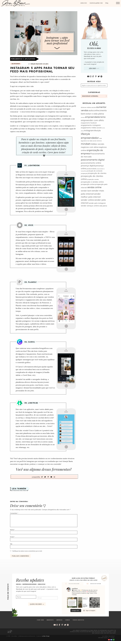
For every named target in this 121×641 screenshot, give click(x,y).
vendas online (94, 187)
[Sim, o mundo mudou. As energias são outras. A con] (94, 602)
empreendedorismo (95, 116)
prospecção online (88, 184)
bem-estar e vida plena (92, 113)
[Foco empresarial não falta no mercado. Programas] (83, 602)
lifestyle (97, 130)
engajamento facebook (89, 123)
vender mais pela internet (92, 192)
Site (11, 544)
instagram (89, 130)
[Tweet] (45, 476)
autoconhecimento (98, 110)
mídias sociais (97, 143)
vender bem (86, 190)
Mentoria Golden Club (96, 3)
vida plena (103, 206)
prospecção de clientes (97, 173)
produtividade (91, 169)
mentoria (99, 141)
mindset (85, 143)
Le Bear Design (45, 636)
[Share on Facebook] (42, 476)
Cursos (67, 620)
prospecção (84, 173)
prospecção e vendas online (92, 182)
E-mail (12, 537)
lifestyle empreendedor (90, 136)
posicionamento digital (93, 159)
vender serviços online (90, 205)
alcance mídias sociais (88, 107)
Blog (106, 3)
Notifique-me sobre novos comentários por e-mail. (27, 551)
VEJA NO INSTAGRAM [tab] (74, 583)
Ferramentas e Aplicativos (23, 59)
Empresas (59, 620)
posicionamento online (91, 162)
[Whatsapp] (54, 476)
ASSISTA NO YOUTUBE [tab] (95, 583)
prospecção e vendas (93, 179)
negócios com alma (89, 147)
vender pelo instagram (97, 203)
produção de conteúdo (94, 171)
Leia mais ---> (94, 68)
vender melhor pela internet (91, 195)
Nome (12, 529)
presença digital (88, 165)
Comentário (14, 513)
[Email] (51, 476)
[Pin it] (48, 476)
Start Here (40, 620)
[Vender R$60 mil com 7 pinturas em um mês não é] (72, 602)
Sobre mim (83, 3)
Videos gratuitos (78, 620)
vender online (87, 199)
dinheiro (83, 117)
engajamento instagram (91, 125)
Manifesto (50, 620)
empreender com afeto (92, 120)
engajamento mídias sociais (91, 127)
